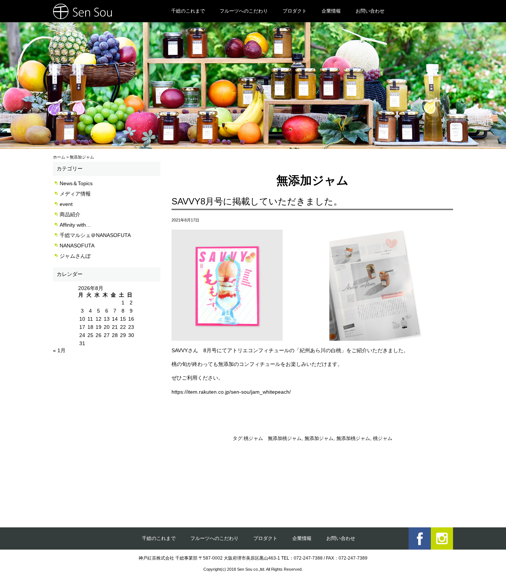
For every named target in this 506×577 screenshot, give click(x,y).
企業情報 (331, 11)
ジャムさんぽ (75, 256)
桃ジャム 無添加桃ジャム (273, 438)
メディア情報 (75, 194)
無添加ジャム (318, 438)
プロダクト (295, 11)
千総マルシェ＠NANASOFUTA (95, 235)
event (66, 204)
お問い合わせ (370, 11)
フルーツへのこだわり (244, 11)
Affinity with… (75, 225)
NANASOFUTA (77, 246)
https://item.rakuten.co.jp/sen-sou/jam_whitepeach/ (231, 392)
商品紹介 (70, 214)
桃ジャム (382, 438)
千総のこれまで (188, 11)
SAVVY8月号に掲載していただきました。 (257, 201)
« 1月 (59, 350)
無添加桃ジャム (353, 438)
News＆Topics (76, 183)
